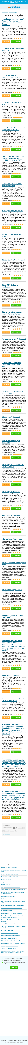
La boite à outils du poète (6, 910)
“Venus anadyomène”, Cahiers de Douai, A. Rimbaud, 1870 (13, 889)
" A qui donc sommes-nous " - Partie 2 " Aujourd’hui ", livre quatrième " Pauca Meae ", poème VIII (13, 22)
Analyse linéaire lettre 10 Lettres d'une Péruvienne (12, 882)
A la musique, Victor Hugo (12, 539)
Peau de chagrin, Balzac (6, 884)
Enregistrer (17, 41)
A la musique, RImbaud (11, 515)
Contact (16, 2)
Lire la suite (6, 41)
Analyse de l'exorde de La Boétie (8, 896)
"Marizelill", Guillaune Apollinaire (10, 286)
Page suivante (6, 834)
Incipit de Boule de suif (6, 899)
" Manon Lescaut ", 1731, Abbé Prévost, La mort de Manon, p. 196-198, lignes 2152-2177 (13, 158)
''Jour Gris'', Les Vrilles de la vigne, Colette (12, 392)
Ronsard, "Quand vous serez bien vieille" (9, 946)
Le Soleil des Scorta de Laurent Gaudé (9, 876)
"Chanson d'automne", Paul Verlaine (8, 948)
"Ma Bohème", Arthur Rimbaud (13, 260)
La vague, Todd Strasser (6, 879)
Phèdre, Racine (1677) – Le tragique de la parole (11, 913)
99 (15, 831)
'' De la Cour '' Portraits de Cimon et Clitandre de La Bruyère (11, 364)
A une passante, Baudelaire (12, 675)
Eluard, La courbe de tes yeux (7, 930)
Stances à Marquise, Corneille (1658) (9, 938)
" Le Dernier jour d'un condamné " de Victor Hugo (12, 76)
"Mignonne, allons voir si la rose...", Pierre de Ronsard (12, 313)
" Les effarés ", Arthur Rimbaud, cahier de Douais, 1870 (13, 129)
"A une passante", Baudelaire (12, 211)
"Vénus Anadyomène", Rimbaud (14, 339)
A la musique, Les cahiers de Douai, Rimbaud (13, 466)
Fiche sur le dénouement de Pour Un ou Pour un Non (12, 905)
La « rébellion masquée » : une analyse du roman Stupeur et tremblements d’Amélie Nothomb (13, 916)
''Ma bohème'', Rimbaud (11, 417)
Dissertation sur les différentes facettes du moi (11, 908)
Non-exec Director (16, 1)
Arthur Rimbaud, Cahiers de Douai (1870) (9, 933)
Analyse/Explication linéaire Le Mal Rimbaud (10, 887)
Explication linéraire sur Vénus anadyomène (10, 935)
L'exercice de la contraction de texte (9, 867)
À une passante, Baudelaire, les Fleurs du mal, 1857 (14, 700)
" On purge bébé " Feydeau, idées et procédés (12, 185)
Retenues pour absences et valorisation (9, 874)
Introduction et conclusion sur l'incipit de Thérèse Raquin (13, 940)
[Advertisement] (15, 850)
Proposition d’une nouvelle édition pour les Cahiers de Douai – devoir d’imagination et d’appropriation (12, 951)
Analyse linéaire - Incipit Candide (8, 923)
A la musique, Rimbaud (11, 492)
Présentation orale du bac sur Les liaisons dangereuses (13, 943)
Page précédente (7, 827)
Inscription (14, 967)
